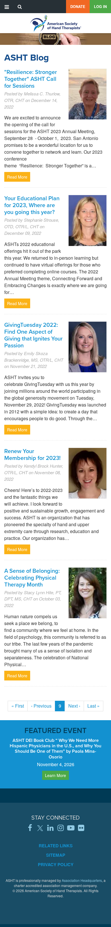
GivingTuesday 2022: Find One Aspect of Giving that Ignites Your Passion (33, 335)
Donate (77, 6)
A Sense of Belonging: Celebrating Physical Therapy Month (32, 577)
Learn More (55, 775)
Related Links (56, 845)
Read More (17, 177)
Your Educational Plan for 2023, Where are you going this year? (31, 205)
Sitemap (55, 855)
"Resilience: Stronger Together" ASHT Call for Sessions (30, 79)
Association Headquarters (82, 880)
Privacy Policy (55, 864)
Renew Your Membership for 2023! (32, 454)
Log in (100, 6)
